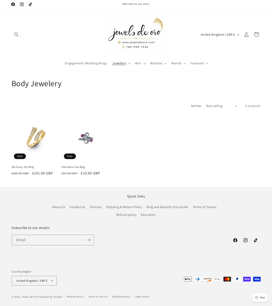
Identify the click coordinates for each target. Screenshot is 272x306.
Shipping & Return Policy (124, 207)
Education (148, 215)
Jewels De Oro (30, 296)
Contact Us (77, 207)
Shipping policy (121, 296)
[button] (17, 34)
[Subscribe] (89, 240)
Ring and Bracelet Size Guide (167, 207)
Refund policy (126, 215)
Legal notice (142, 296)
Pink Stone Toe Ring (73, 167)
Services (96, 207)
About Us (58, 207)
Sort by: (196, 106)
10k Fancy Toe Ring (23, 167)
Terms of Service (205, 207)
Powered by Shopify (51, 296)
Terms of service (98, 296)
